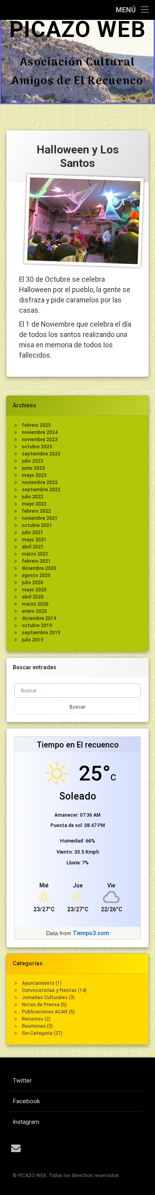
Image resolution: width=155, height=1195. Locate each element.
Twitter (22, 1080)
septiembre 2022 (41, 489)
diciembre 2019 (39, 618)
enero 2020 (34, 611)
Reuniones (34, 1026)
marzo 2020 (35, 604)
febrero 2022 (36, 511)
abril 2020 (33, 597)
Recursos (32, 1019)
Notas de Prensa (41, 1004)
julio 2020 (32, 582)
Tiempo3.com (91, 933)
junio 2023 (33, 468)
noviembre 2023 (40, 439)
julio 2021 (32, 532)
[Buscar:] (77, 691)
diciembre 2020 (39, 568)
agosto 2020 (36, 575)
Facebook (26, 1101)
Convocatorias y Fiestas (49, 990)
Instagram (26, 1121)
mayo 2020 (34, 590)
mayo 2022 (34, 504)
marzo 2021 (35, 554)
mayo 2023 (34, 475)
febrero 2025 (36, 425)
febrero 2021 (36, 561)
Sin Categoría (37, 1033)
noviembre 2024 (40, 432)
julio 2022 (32, 497)
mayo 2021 (34, 539)
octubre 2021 (37, 525)
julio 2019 (32, 640)
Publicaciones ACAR (45, 1012)
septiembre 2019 (41, 632)
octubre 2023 (37, 446)
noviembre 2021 (40, 518)
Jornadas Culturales (45, 997)
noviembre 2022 (40, 482)
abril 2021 (33, 547)
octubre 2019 (37, 625)
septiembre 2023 (41, 454)
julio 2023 (32, 461)
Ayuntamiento (38, 983)
